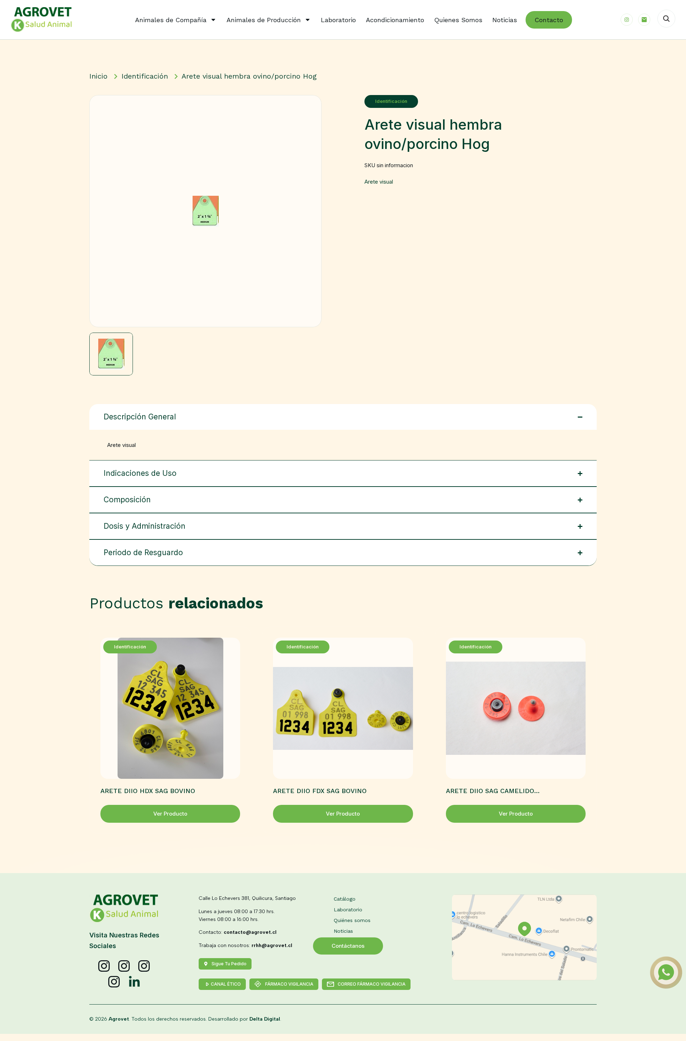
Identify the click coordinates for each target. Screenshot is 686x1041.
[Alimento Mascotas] (124, 966)
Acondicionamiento (395, 20)
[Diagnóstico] (114, 982)
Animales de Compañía (171, 20)
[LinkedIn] (134, 982)
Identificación (391, 101)
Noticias (504, 20)
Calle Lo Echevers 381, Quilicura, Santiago (247, 898)
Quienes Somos (458, 20)
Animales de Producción (264, 20)
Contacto (549, 20)
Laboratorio (338, 20)
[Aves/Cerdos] (144, 966)
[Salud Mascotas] (104, 966)
